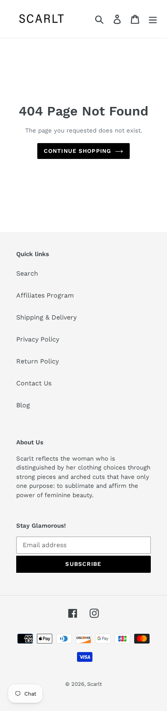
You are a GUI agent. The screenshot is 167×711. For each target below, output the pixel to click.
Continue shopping (77, 151)
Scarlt (94, 684)
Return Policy (37, 361)
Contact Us (33, 383)
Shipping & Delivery (46, 317)
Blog (23, 405)
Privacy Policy (37, 339)
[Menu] (153, 19)
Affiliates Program (45, 295)
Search (27, 273)
